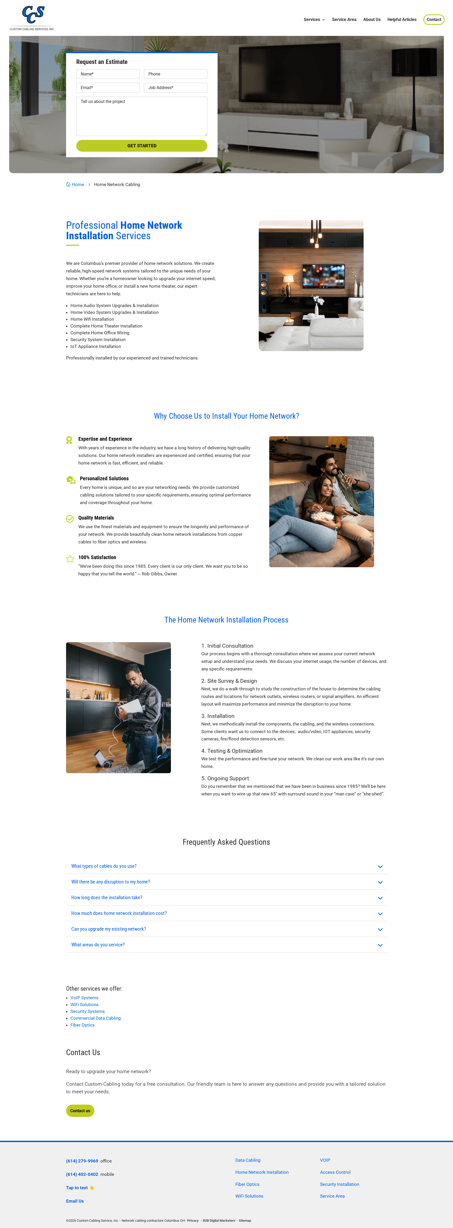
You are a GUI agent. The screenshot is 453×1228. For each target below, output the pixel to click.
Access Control (335, 1172)
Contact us (80, 1110)
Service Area (344, 20)
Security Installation (339, 1184)
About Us (372, 20)
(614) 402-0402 (82, 1174)
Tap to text (77, 1187)
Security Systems (88, 1011)
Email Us (75, 1201)
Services (312, 20)
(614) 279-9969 (82, 1161)
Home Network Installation (262, 1172)
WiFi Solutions (85, 1004)
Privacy (193, 1220)
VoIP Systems (85, 997)
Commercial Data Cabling (96, 1018)
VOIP (325, 1160)
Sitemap (245, 1220)
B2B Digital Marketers (219, 1220)
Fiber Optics (83, 1025)
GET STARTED (142, 145)
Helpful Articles (402, 20)
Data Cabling (248, 1160)
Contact (434, 19)
